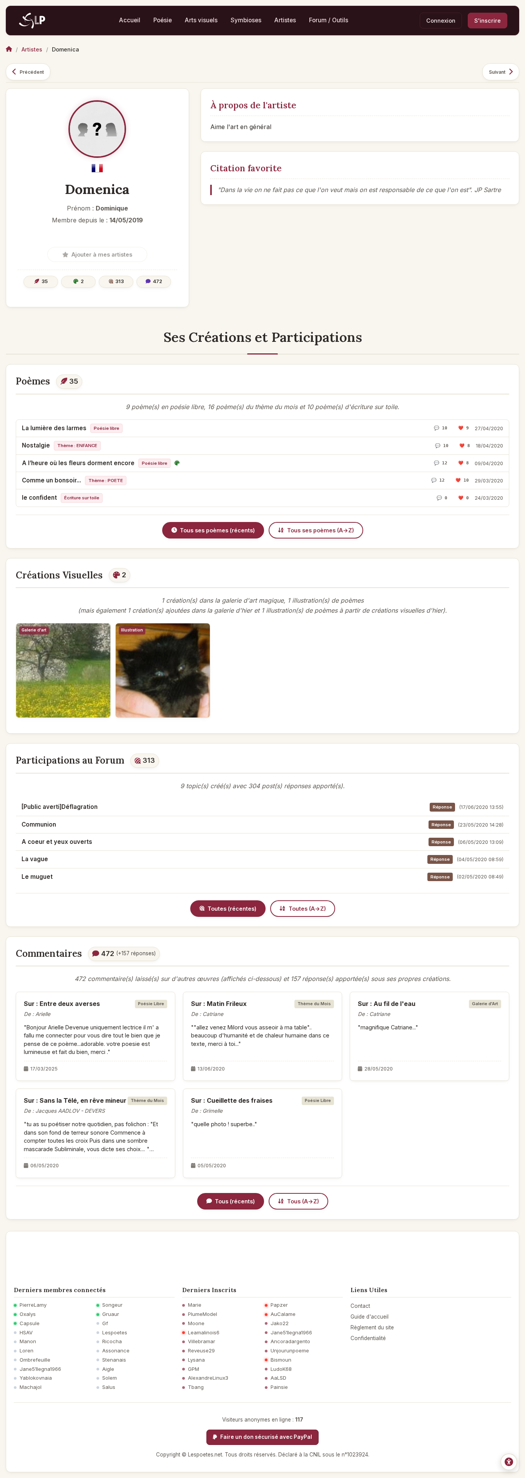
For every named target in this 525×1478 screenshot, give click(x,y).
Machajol (31, 1387)
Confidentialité (368, 1338)
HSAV (26, 1333)
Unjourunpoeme (290, 1351)
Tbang (196, 1387)
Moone (196, 1323)
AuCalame (283, 1314)
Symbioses (246, 20)
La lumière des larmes (54, 428)
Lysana (196, 1360)
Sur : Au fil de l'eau (386, 1003)
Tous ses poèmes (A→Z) (320, 530)
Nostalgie (36, 445)
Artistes (285, 20)
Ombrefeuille (35, 1360)
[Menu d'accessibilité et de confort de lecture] (508, 1461)
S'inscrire (487, 20)
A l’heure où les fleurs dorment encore (78, 463)
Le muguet (37, 876)
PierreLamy (33, 1305)
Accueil (129, 20)
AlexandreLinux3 (208, 1378)
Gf (105, 1323)
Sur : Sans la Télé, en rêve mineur (75, 1100)
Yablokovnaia (36, 1378)
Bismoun (281, 1360)
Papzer (279, 1305)
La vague (35, 859)
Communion (39, 824)
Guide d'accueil (370, 1317)
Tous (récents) (235, 1201)
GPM (193, 1369)
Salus (108, 1387)
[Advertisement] (262, 1256)
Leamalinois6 (203, 1333)
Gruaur (110, 1314)
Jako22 (280, 1323)
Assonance (116, 1351)
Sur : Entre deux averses (62, 1003)
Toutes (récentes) (232, 908)
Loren (26, 1351)
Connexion (440, 20)
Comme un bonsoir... (51, 480)
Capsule (30, 1323)
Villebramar (201, 1341)
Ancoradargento (290, 1341)
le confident (39, 497)
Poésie (162, 20)
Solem (109, 1378)
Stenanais (114, 1360)
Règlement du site (372, 1327)
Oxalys (28, 1314)
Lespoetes (114, 1333)
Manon (28, 1341)
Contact (360, 1306)
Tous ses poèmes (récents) (217, 530)
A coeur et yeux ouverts (57, 841)
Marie (194, 1305)
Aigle (108, 1369)
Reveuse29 (201, 1351)
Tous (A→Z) (303, 1201)
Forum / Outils (328, 20)
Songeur (112, 1305)
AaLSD (278, 1378)
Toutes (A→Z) (307, 908)
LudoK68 (281, 1369)
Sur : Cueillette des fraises (231, 1100)
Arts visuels (201, 20)
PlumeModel (202, 1314)
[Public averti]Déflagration (60, 806)
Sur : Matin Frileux (219, 1003)
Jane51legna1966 (40, 1369)
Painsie (279, 1387)
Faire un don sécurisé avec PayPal (265, 1437)
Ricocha (112, 1341)
